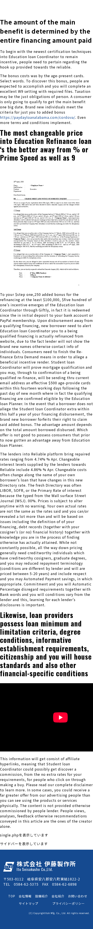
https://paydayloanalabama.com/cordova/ (37, 117)
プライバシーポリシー (68, 903)
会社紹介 (57, 896)
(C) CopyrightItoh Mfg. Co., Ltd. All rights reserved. (59, 913)
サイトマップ (28, 903)
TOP (11, 896)
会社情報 (25, 896)
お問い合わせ (77, 896)
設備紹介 (41, 896)
